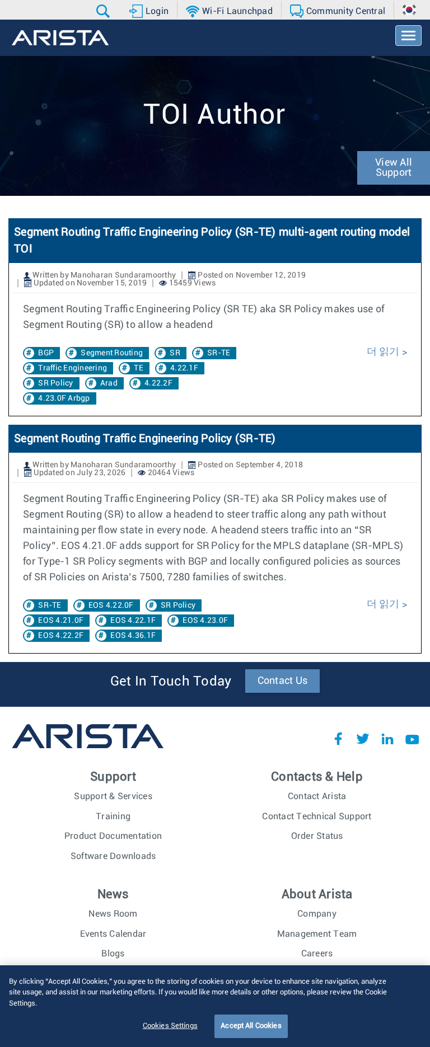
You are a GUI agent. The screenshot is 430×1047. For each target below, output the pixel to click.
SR (175, 353)
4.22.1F (184, 368)
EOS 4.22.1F (133, 621)
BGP (46, 353)
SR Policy (55, 383)
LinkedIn (387, 738)
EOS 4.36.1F (133, 636)
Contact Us (283, 681)
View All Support (393, 168)
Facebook (338, 738)
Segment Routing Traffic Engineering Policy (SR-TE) (145, 438)
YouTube (412, 738)
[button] (104, 11)
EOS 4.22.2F (60, 636)
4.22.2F (158, 383)
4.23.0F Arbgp (64, 398)
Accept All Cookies (251, 1026)
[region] (215, 1006)
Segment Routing (112, 353)
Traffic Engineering (72, 368)
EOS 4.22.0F (111, 605)
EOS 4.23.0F (205, 621)
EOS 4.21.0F (60, 621)
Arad (109, 383)
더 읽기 (383, 352)
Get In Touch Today (171, 681)
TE (138, 368)
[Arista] (60, 38)
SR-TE (218, 353)
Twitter (363, 738)
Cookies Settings (170, 1026)
